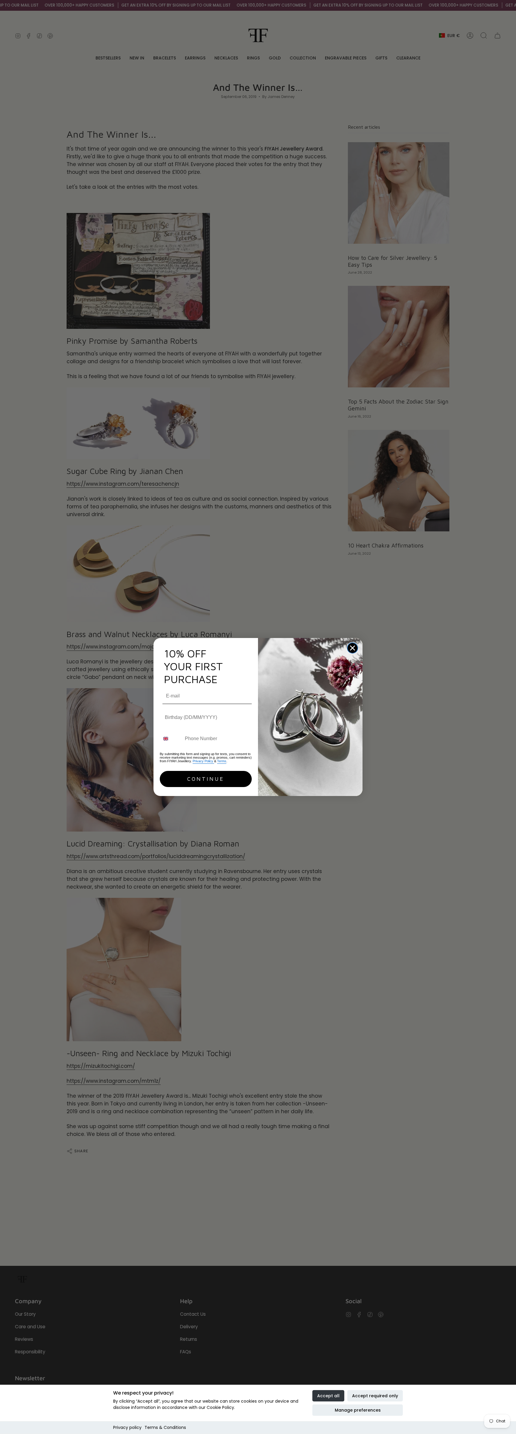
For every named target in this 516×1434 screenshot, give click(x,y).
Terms (221, 761)
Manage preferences (358, 1410)
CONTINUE (205, 779)
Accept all (328, 1396)
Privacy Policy (203, 761)
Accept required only (375, 1396)
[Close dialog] (352, 648)
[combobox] (171, 738)
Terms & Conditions (165, 1427)
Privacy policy (127, 1427)
